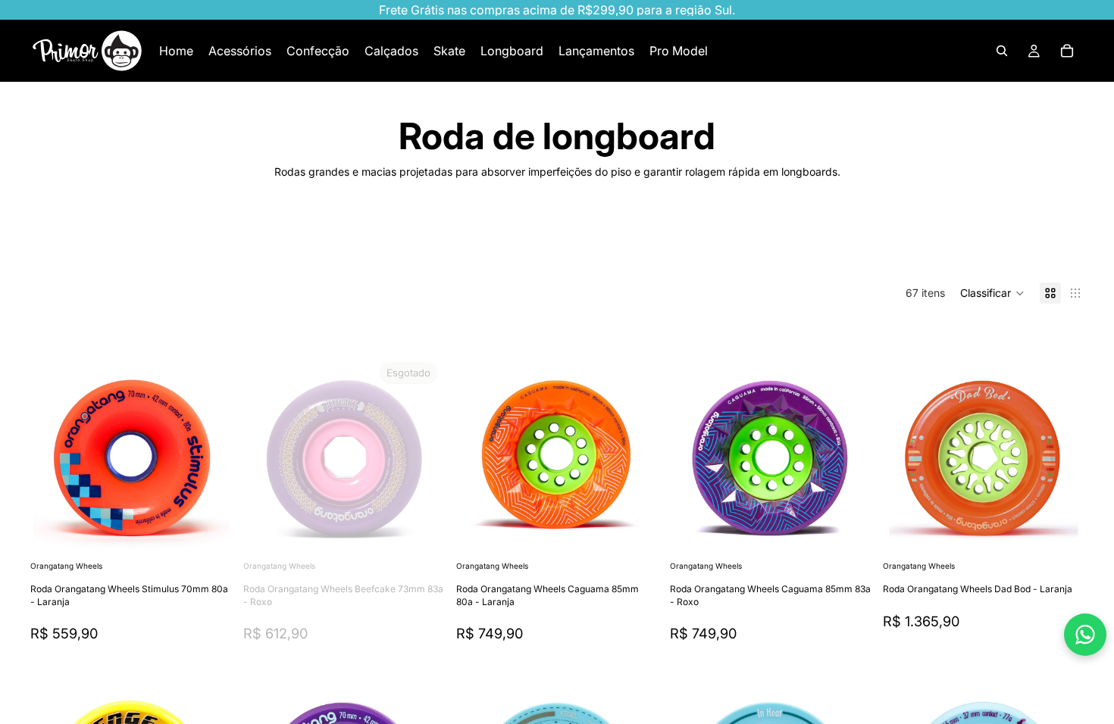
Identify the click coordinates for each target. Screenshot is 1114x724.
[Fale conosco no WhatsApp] (1085, 634)
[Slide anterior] (53, 456)
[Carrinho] (1067, 50)
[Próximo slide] (1035, 244)
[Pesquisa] (1002, 50)
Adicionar (220, 533)
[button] (992, 293)
